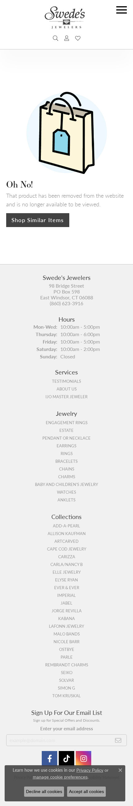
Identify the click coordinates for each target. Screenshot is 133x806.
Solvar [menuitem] (66, 680)
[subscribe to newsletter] (118, 740)
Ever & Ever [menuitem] (66, 587)
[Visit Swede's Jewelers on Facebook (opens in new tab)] (49, 758)
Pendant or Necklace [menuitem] (66, 438)
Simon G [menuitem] (66, 688)
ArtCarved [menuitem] (66, 541)
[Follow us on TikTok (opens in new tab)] (66, 758)
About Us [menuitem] (67, 389)
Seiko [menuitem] (66, 672)
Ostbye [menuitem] (66, 649)
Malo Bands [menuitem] (67, 634)
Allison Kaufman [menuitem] (67, 533)
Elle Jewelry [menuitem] (67, 572)
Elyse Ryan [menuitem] (66, 580)
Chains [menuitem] (66, 469)
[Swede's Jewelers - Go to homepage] (66, 20)
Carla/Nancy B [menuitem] (66, 564)
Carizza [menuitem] (66, 556)
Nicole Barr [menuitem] (66, 641)
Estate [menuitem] (66, 430)
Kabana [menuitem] (66, 618)
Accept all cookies (86, 791)
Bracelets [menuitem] (66, 461)
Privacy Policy (89, 770)
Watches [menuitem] (66, 492)
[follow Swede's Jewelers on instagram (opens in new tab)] (83, 758)
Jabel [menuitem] (66, 603)
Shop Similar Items (37, 220)
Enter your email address (66, 728)
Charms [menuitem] (66, 476)
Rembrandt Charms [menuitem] (66, 665)
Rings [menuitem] (67, 453)
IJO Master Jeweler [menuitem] (66, 396)
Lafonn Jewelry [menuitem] (66, 626)
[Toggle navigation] (121, 10)
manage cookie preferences (60, 776)
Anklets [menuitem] (66, 500)
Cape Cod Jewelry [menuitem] (66, 549)
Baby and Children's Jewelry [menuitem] (66, 484)
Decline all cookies (44, 791)
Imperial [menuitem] (66, 595)
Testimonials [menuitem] (66, 381)
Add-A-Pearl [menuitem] (66, 526)
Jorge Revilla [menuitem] (67, 611)
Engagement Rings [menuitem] (67, 422)
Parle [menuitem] (67, 657)
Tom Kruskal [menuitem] (66, 695)
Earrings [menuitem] (66, 446)
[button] (55, 38)
